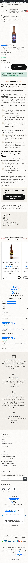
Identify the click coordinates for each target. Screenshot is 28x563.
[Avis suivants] (25, 516)
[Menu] (2, 10)
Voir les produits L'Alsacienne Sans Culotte (13, 197)
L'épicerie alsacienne (6, 437)
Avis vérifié (5, 325)
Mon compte (4, 454)
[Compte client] (22, 10)
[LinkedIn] (14, 489)
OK (25, 479)
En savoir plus (13, 368)
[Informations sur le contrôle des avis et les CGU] (22, 295)
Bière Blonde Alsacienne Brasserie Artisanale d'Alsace (13, 17)
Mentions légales (5, 446)
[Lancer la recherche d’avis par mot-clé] (26, 318)
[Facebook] (3, 489)
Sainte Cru (11, 264)
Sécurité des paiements (7, 463)
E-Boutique (6, 15)
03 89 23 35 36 (18, 4)
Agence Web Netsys (14, 559)
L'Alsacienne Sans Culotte (13, 191)
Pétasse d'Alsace (7, 159)
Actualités (3, 439)
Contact (5, 7)
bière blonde (4, 96)
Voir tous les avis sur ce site (15, 298)
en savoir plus (14, 75)
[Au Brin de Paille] (1, 15)
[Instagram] (8, 489)
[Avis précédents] (2, 516)
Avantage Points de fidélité (8, 456)
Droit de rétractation (6, 461)
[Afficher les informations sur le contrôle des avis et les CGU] (23, 504)
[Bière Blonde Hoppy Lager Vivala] (11, 252)
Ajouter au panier (19, 67)
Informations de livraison (8, 459)
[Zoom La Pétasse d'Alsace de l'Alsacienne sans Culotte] (14, 34)
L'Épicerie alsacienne (8, 4)
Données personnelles (7, 443)
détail (4, 54)
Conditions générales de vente (9, 465)
